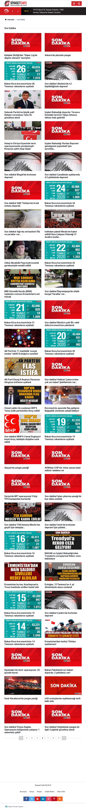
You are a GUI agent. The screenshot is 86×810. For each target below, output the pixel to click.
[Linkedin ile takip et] (43, 799)
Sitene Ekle (61, 792)
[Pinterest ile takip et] (54, 799)
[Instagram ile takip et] (48, 799)
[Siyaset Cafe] (15, 3)
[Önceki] (21, 738)
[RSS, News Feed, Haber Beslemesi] (60, 799)
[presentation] (12, 11)
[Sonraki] (64, 738)
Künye (32, 792)
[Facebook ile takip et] (26, 799)
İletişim (39, 792)
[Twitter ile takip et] (32, 799)
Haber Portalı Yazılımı (15, 807)
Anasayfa (10, 20)
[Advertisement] (43, 763)
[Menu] (74, 3)
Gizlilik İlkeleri (49, 792)
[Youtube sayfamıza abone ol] (37, 799)
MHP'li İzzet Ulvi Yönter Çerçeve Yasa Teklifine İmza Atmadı (47, 11)
